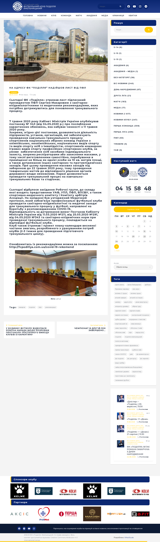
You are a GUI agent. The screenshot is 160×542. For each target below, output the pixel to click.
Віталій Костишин (136, 298)
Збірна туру (136, 306)
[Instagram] (140, 6)
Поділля (32, 307)
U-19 (116, 59)
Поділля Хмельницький (133, 337)
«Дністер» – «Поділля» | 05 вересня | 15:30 (135, 404)
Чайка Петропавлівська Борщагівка (128, 367)
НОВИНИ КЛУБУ (122, 120)
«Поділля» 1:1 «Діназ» (137, 419)
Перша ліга (140, 332)
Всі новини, (131, 395)
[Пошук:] (133, 30)
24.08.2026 (131, 437)
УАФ (116, 150)
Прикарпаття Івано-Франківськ (126, 345)
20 (133, 236)
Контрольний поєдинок (140, 315)
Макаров (22, 307)
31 (116, 247)
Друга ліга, (139, 395)
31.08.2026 (131, 409)
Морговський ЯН (121, 324)
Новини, (134, 397)
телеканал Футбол (122, 380)
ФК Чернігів (144, 358)
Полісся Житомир (121, 341)
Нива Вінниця (136, 324)
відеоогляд (137, 371)
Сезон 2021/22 (120, 354)
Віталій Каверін (120, 298)
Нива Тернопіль (121, 328)
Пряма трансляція (122, 350)
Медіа (117, 108)
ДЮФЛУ (117, 302)
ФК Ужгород (131, 358)
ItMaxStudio (129, 538)
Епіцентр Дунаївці (122, 306)
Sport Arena (119, 285)
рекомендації (50, 307)
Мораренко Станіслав (137, 319)
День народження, (133, 441)
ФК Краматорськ (142, 354)
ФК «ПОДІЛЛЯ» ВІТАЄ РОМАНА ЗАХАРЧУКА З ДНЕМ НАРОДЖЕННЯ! (138, 450)
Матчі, (129, 397)
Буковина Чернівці (122, 289)
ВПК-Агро (136, 289)
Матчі (117, 102)
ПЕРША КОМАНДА (123, 126)
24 (116, 241)
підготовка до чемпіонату (125, 376)
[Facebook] (128, 6)
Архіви (116, 263)
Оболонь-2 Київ (136, 328)
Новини (14, 92)
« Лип (117, 251)
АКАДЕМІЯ (119, 65)
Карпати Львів (135, 311)
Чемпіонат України (122, 371)
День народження (125, 90)
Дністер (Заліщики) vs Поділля (133, 174)
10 (116, 231)
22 (145, 236)
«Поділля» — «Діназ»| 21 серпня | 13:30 (138, 433)
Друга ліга (120, 96)
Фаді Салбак (119, 363)
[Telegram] (146, 6)
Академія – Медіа (124, 71)
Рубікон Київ (136, 350)
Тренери (118, 144)
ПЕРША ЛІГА (120, 132)
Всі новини (120, 83)
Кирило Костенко (121, 315)
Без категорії (122, 77)
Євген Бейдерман (134, 285)
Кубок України (120, 319)
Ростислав (143, 409)
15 (144, 231)
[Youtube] (134, 6)
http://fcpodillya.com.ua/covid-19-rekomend (41, 247)
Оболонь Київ (120, 332)
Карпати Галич (120, 311)
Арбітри (148, 285)
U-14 (116, 47)
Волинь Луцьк (136, 293)
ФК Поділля (119, 358)
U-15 (116, 53)
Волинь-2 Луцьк (121, 293)
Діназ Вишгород (141, 302)
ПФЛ (40, 307)
